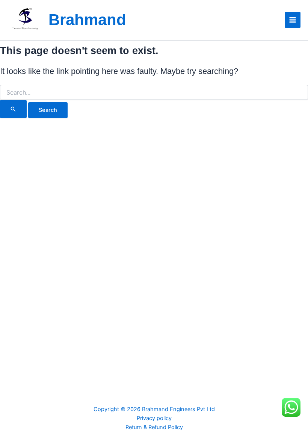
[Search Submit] (13, 109)
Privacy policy (154, 418)
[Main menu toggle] (292, 20)
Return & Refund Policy (154, 427)
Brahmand (87, 20)
